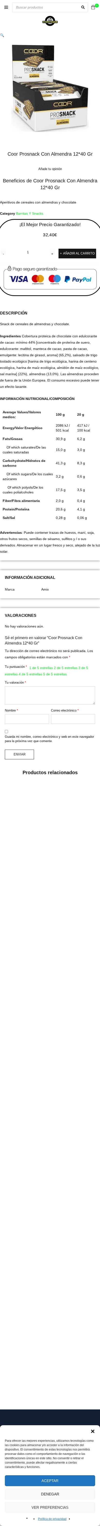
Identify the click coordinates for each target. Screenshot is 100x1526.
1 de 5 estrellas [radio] (41, 668)
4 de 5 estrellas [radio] (30, 674)
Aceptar (50, 1481)
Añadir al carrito (79, 253)
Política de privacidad (52, 1519)
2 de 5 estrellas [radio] (65, 668)
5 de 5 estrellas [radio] (55, 674)
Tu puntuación (16, 667)
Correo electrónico (65, 710)
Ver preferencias (50, 1507)
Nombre (11, 710)
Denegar (50, 1494)
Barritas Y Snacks (29, 213)
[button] (92, 1431)
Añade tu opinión (50, 169)
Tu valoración (15, 682)
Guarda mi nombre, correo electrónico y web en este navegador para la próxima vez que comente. (49, 739)
